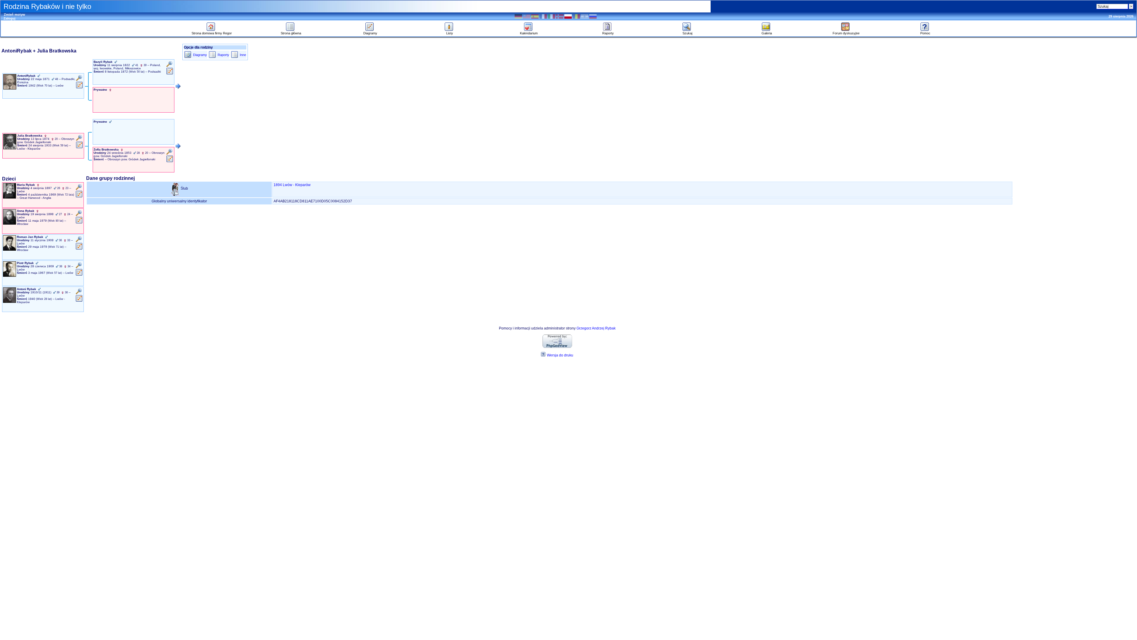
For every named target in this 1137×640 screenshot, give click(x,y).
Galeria (767, 33)
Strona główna (291, 33)
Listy (449, 33)
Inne (243, 55)
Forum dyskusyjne (846, 33)
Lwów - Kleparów (297, 185)
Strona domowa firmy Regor (212, 33)
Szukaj (687, 33)
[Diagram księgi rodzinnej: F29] (170, 74)
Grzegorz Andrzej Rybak (596, 328)
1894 (278, 185)
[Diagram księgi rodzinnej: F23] (79, 249)
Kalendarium (529, 33)
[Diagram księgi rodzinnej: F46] (79, 197)
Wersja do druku (560, 355)
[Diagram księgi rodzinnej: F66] (170, 161)
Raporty (608, 33)
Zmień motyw (14, 14)
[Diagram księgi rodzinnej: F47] (79, 223)
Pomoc (925, 33)
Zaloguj (9, 18)
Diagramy (370, 33)
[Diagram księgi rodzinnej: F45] (79, 275)
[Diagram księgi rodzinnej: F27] (79, 88)
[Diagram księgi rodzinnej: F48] (79, 301)
